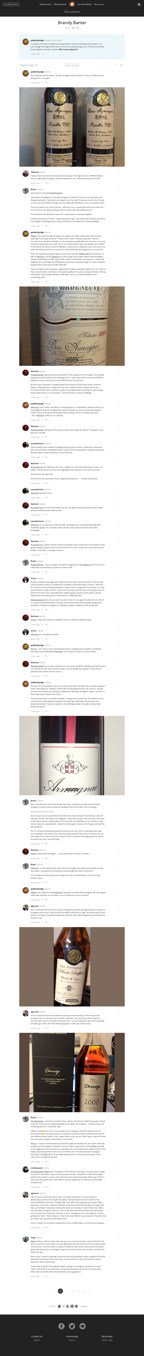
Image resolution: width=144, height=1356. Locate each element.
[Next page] (112, 65)
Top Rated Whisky (85, 4)
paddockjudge (37, 40)
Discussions (99, 4)
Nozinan (35, 371)
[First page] (102, 65)
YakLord (34, 172)
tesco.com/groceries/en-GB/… (43, 811)
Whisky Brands (45, 4)
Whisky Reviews (60, 4)
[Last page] (116, 65)
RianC (33, 189)
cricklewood (36, 1168)
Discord (72, 1340)
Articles (105, 1340)
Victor (33, 578)
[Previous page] (107, 65)
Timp (33, 1237)
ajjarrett (35, 906)
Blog (110, 1340)
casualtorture (37, 443)
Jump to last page (72, 65)
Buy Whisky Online (11, 4)
